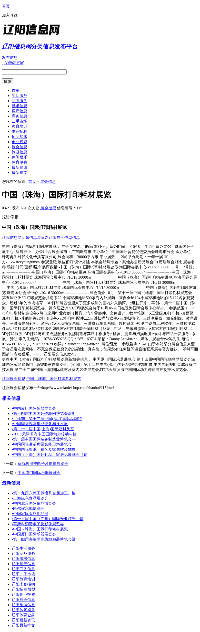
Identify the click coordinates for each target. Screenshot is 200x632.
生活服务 (19, 96)
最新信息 (11, 482)
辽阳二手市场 (23, 574)
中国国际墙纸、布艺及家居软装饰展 (44, 449)
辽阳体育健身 (23, 615)
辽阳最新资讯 (23, 620)
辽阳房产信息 (23, 564)
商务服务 (19, 101)
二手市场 (19, 121)
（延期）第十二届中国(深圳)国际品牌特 (47, 419)
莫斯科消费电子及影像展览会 (43, 464)
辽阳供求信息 (23, 559)
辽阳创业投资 (23, 594)
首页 (6, 6)
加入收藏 (10, 15)
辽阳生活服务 (23, 548)
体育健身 (19, 162)
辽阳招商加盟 (23, 589)
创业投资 (19, 142)
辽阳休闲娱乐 (23, 610)
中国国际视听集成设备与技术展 (40, 424)
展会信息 (19, 147)
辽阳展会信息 (13, 379)
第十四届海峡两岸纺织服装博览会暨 (44, 539)
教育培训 (19, 126)
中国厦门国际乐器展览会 (34, 408)
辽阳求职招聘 (23, 584)
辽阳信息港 (31, 237)
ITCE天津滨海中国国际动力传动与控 (44, 434)
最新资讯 (19, 167)
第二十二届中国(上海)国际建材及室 (43, 429)
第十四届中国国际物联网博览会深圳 (44, 413)
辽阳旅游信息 (23, 605)
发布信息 (10, 57)
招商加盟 (19, 137)
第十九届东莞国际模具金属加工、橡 (44, 493)
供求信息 (19, 106)
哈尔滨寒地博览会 (28, 508)
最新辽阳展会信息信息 (60, 237)
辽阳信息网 (11, 237)
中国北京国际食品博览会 (34, 503)
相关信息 (11, 398)
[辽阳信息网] (32, 35)
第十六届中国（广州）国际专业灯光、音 (47, 519)
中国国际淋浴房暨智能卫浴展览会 (42, 444)
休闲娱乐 (19, 157)
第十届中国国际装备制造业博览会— (44, 439)
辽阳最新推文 (23, 625)
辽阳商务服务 (23, 553)
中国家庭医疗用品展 (30, 514)
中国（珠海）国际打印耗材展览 (53, 379)
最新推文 (19, 172)
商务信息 (19, 116)
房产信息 (19, 111)
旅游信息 (19, 152)
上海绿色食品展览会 (30, 498)
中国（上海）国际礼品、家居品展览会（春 (49, 455)
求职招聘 (19, 131)
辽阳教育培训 (23, 579)
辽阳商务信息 (23, 569)
